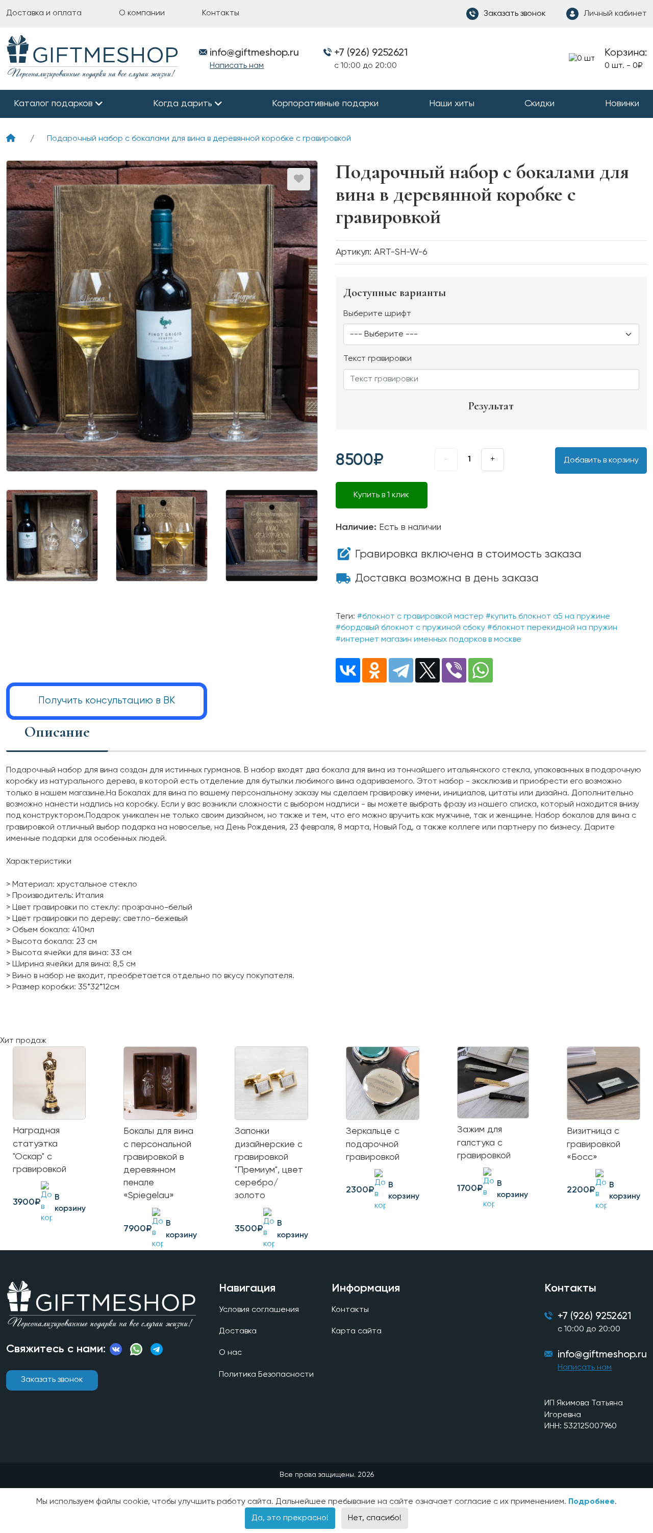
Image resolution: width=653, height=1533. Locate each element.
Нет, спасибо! (374, 1518)
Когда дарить (182, 103)
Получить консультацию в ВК (106, 700)
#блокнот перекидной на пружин (552, 628)
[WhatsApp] (480, 670)
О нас (230, 1353)
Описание (57, 731)
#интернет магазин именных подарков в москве (428, 640)
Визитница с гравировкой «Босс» (593, 1144)
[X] (427, 670)
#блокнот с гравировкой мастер (420, 617)
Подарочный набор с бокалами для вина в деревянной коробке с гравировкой (199, 139)
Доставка (238, 1331)
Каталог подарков (53, 103)
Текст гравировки (377, 359)
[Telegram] (401, 670)
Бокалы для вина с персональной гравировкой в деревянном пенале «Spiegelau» (158, 1163)
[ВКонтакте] (348, 670)
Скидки (539, 103)
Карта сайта (357, 1331)
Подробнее (591, 1502)
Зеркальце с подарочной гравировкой (372, 1144)
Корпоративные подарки (325, 103)
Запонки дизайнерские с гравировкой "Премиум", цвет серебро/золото (269, 1163)
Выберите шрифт (377, 314)
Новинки (622, 103)
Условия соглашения (259, 1310)
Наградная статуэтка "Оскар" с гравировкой (39, 1150)
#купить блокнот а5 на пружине (548, 617)
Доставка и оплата (44, 13)
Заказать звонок (52, 1380)
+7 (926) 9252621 (371, 53)
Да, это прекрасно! (290, 1518)
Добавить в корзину (601, 460)
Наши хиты (451, 103)
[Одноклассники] (374, 670)
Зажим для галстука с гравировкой (484, 1142)
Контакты (220, 13)
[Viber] (454, 670)
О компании (142, 13)
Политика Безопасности (266, 1375)
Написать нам (237, 66)
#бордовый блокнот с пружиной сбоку (410, 628)
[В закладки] (298, 179)
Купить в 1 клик (381, 495)
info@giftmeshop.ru (602, 1355)
